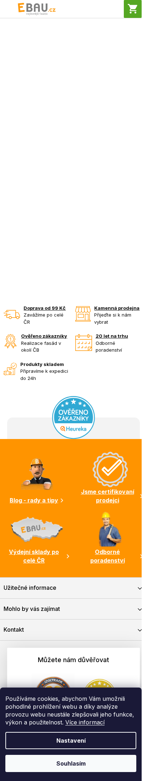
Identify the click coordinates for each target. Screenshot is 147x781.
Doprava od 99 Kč (45, 308)
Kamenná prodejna (117, 308)
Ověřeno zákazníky (44, 336)
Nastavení (71, 740)
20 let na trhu (112, 336)
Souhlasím (71, 763)
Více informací (85, 722)
